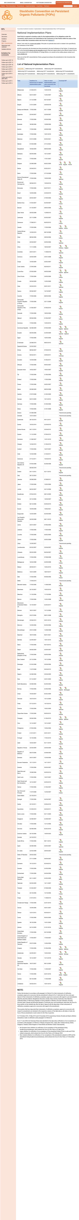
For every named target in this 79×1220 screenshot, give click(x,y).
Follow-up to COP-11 (7, 62)
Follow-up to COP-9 (7, 67)
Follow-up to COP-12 (7, 60)
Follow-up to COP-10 (7, 64)
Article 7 (51, 40)
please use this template (36, 50)
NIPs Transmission (7, 43)
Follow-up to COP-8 (7, 69)
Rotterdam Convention (43, 2)
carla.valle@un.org (22, 54)
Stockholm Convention (63, 2)
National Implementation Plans (49, 28)
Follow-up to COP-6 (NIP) (7, 74)
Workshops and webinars (6, 46)
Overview (4, 34)
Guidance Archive (6, 49)
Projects (4, 41)
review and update (35, 43)
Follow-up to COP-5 (7, 81)
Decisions (4, 36)
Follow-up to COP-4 (7, 83)
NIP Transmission (61, 28)
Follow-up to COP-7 (7, 71)
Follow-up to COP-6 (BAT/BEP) (7, 78)
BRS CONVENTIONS (9, 2)
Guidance (4, 39)
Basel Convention (26, 2)
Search (75, 6)
